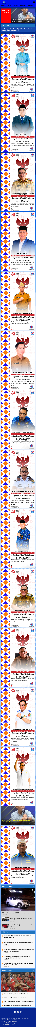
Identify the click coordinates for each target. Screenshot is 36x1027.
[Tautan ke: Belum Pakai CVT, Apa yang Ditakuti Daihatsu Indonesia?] (5, 919)
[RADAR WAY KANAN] (4, 2)
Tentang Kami (25, 1018)
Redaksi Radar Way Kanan (7, 1024)
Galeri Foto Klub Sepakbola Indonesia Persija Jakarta (17, 1005)
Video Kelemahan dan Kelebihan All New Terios (16, 913)
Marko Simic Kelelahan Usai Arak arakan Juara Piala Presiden (19, 1001)
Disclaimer (14, 1019)
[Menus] (33, 2)
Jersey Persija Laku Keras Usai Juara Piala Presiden (16, 997)
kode (8, 1019)
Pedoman (3, 1019)
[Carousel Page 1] (29, 823)
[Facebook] (14, 1012)
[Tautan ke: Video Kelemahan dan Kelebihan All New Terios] (18, 899)
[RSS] (21, 1012)
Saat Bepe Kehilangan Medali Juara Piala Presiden (16, 993)
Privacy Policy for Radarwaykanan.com (10, 1023)
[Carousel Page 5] (34, 823)
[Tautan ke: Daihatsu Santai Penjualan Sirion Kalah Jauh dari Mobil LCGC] (5, 926)
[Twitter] (18, 1012)
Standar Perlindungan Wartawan (9, 1021)
